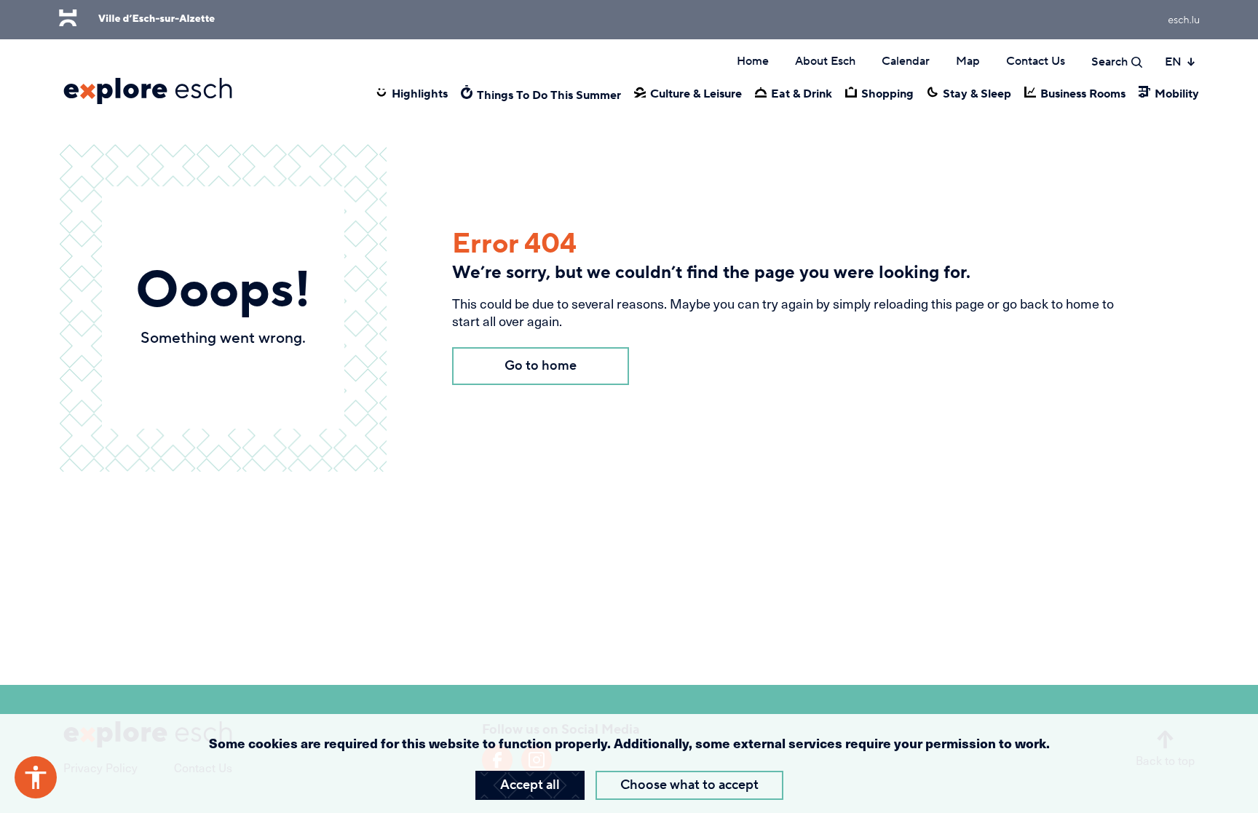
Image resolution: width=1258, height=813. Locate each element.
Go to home (541, 365)
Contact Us (1035, 61)
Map (968, 61)
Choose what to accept (689, 785)
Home (753, 61)
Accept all (530, 785)
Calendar (906, 61)
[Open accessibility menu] (36, 777)
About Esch (825, 61)
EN (1173, 62)
